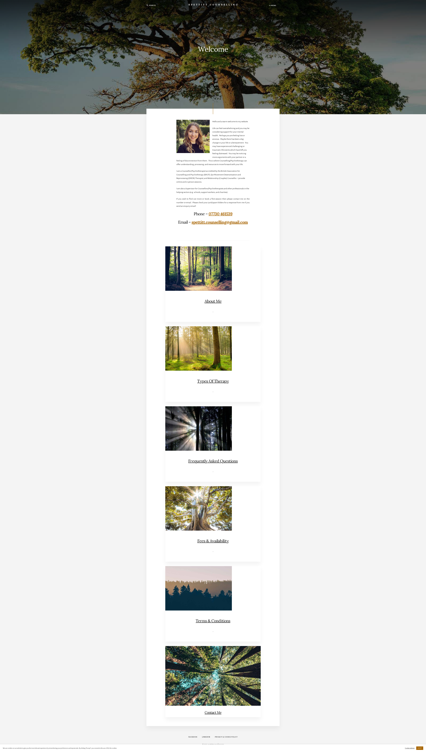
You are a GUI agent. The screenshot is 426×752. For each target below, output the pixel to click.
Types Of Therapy (213, 381)
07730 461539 (220, 213)
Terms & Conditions (213, 620)
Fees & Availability (213, 540)
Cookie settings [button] (410, 748)
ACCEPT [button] (420, 748)
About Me (213, 301)
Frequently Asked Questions (213, 461)
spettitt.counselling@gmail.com (220, 222)
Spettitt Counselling (213, 4)
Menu (273, 5)
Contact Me (213, 712)
